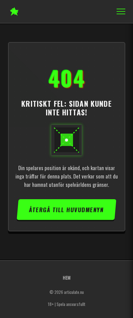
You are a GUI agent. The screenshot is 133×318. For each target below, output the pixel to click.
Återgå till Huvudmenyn (66, 209)
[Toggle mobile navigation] (119, 11)
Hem (67, 277)
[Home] (14, 11)
